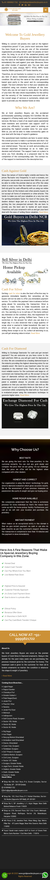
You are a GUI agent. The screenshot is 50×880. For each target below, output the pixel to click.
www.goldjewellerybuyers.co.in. (31, 873)
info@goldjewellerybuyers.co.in (34, 2)
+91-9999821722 (10, 2)
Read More (43, 212)
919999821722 (9, 788)
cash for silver (14, 293)
